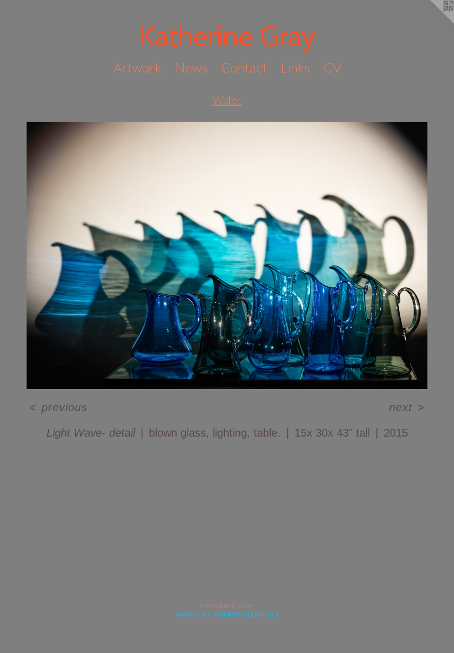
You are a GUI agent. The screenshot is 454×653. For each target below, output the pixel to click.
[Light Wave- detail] (227, 255)
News (191, 67)
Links (295, 67)
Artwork (138, 67)
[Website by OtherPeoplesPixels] (432, 22)
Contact (244, 67)
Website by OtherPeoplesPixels (227, 614)
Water (227, 99)
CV (332, 67)
